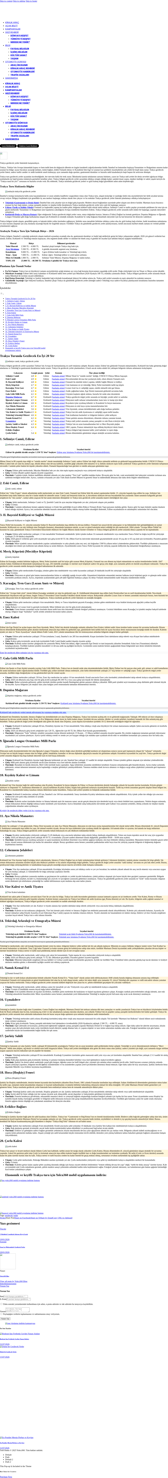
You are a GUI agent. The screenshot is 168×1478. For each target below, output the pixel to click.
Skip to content (6, 1)
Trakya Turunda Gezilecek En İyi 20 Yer (20, 299)
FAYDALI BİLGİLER (19, 48)
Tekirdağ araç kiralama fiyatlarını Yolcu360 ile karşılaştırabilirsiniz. (86, 937)
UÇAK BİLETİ (11, 25)
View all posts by (13, 1281)
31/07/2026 (4, 1344)
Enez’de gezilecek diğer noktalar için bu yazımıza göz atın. (24, 653)
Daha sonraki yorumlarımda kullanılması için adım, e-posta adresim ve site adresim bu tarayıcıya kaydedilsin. (48, 1304)
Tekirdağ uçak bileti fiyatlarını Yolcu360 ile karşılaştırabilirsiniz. (85, 934)
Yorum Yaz (4, 1286)
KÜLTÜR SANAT (18, 55)
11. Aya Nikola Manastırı (14, 324)
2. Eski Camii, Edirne (13, 303)
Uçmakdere (11, 421)
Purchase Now (6, 1477)
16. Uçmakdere (11, 336)
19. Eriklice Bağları (12, 343)
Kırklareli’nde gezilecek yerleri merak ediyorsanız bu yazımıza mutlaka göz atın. (33, 712)
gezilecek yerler (11, 1215)
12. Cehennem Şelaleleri (14, 327)
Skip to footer (31, 1)
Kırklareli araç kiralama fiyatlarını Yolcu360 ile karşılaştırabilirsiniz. (88, 703)
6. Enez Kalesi (10, 313)
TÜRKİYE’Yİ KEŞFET (20, 38)
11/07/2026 (4, 1448)
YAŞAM (14, 58)
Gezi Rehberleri (8, 146)
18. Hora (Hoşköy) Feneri (15, 341)
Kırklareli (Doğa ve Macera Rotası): (21, 214)
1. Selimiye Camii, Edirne (15, 301)
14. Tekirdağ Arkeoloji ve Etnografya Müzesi (22, 331)
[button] (3, 1218)
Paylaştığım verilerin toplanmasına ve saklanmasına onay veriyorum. (31, 1314)
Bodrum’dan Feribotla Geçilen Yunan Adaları (14, 1339)
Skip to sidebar (19, 1)
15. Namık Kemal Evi (13, 334)
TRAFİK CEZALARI (19, 74)
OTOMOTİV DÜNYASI (15, 61)
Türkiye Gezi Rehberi (28, 146)
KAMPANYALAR (12, 28)
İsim (2, 1296)
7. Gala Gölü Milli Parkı (14, 315)
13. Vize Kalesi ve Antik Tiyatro (17, 329)
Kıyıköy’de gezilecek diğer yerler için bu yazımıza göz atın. (24, 810)
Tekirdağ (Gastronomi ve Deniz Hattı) (22, 203)
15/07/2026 (4, 1357)
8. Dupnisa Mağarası (12, 317)
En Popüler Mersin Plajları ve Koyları (12, 1443)
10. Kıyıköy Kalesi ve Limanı (16, 322)
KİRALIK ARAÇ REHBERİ (22, 68)
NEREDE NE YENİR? (20, 42)
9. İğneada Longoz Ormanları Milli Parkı (20, 320)
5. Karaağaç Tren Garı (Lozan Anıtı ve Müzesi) (22, 310)
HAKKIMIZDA (11, 78)
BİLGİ (7, 45)
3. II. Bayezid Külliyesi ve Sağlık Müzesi (20, 306)
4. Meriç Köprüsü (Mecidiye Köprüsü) (19, 308)
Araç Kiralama (12, 249)
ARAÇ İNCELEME (19, 64)
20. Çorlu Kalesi (11, 346)
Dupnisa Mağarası (14, 397)
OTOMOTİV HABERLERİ (22, 71)
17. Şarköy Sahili (11, 339)
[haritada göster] (58, 376)
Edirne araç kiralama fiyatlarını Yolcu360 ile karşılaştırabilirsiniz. (83, 452)
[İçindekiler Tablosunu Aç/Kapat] (2, 294)
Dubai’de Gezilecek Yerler (8, 1352)
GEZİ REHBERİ (12, 32)
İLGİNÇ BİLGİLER (18, 51)
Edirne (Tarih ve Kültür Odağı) (19, 207)
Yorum (3, 1311)
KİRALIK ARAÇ (12, 22)
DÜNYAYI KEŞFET (19, 35)
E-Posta (3, 1299)
